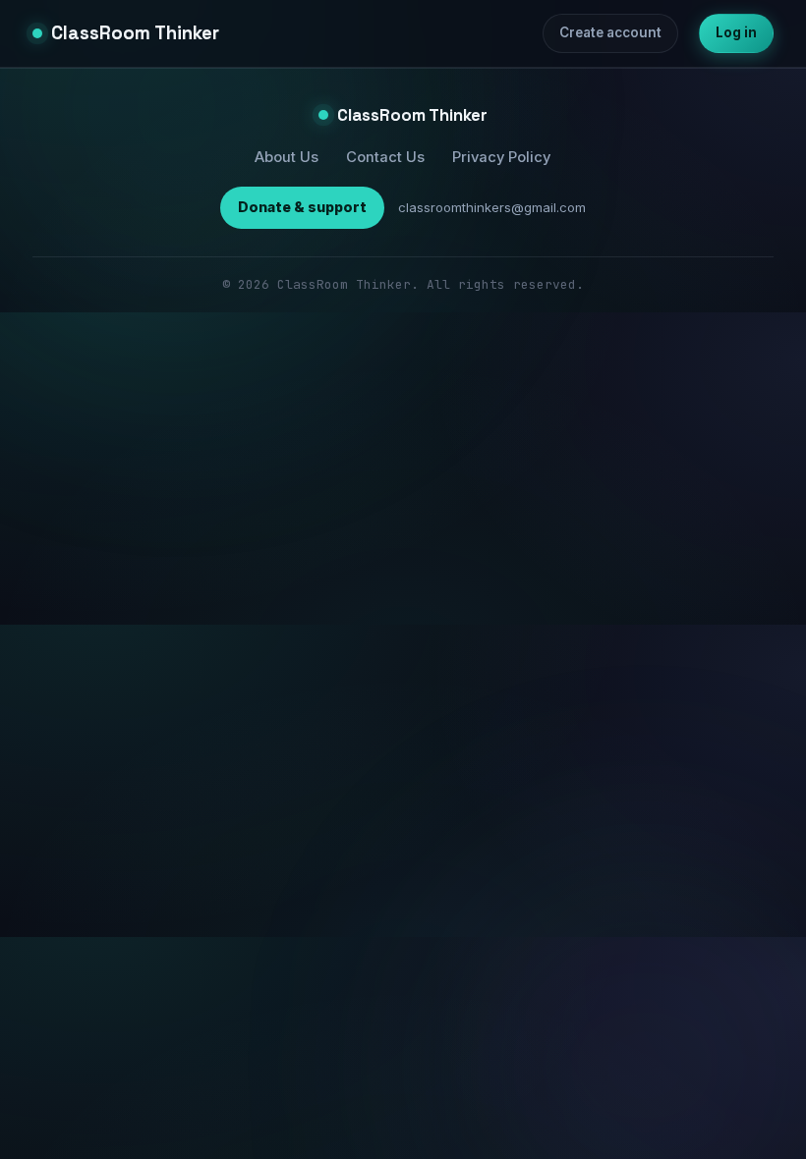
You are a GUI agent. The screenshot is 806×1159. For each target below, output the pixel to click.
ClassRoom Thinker (135, 33)
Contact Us (385, 157)
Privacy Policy (501, 157)
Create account (610, 32)
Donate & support (302, 206)
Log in (736, 32)
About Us (286, 157)
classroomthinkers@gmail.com (492, 207)
